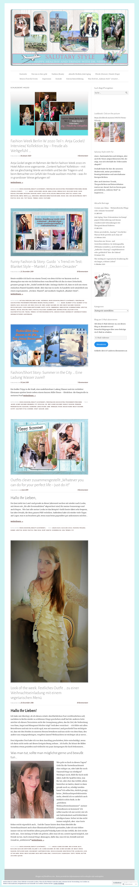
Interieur (44, 300)
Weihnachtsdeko (80, 312)
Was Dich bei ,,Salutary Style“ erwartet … (103, 79)
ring (49, 853)
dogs (37, 305)
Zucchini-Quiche (16, 855)
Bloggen (14, 849)
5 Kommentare (83, 382)
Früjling (82, 528)
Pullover (42, 309)
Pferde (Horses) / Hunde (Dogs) (107, 74)
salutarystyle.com (17, 312)
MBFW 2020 (27, 196)
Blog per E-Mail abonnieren (105, 319)
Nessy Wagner (78, 406)
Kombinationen (74, 307)
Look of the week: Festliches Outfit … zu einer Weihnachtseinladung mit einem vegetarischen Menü (45, 693)
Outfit (13, 409)
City (35, 404)
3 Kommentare (83, 156)
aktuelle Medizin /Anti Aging (80, 74)
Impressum (46, 79)
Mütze (19, 309)
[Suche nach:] (111, 93)
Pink (35, 530)
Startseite (23, 74)
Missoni (25, 309)
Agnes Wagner (21, 404)
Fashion (33, 193)
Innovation (60, 193)
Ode (67, 196)
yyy (72, 530)
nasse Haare (67, 406)
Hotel (48, 307)
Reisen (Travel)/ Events (29, 79)
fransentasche (16, 406)
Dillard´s (35, 849)
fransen (78, 404)
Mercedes (35, 196)
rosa (39, 530)
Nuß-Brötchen (41, 853)
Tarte (73, 853)
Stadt (36, 409)
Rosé (43, 530)
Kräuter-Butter (68, 851)
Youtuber (47, 198)
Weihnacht (69, 312)
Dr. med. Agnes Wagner (47, 305)
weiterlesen (17, 182)
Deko (32, 305)
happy (39, 193)
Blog (64, 191)
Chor (80, 191)
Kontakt (59, 79)
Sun (63, 530)
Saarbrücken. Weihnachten (57, 309)
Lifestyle (69, 193)
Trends (35, 198)
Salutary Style (72, 309)
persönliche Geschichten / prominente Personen (64, 189)
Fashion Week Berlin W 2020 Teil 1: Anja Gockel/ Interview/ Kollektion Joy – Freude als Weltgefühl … (48, 146)
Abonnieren (101, 344)
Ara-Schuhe (73, 846)
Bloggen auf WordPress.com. (45, 876)
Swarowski (66, 853)
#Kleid (31, 191)
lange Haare (41, 406)
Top (25, 198)
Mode (63, 196)
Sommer (30, 409)
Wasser (41, 409)
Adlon (45, 191)
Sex (22, 198)
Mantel (13, 309)
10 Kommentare (82, 272)
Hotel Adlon (51, 193)
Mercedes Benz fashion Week (50, 196)
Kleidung (25, 406)
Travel (29, 198)
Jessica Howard (56, 851)
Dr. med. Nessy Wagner (65, 305)
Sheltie (48, 530)
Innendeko (55, 307)
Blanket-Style (71, 302)
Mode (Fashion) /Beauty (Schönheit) (32, 189)
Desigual (41, 404)
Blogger (70, 191)
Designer (19, 193)
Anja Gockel (52, 191)
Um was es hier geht (39, 74)
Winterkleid (28, 314)
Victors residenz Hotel (45, 312)
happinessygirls (44, 851)
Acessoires (38, 191)
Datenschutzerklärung (75, 79)
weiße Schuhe (59, 312)
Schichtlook (56, 853)
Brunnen (30, 404)
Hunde (13, 530)
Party (85, 196)
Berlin (59, 191)
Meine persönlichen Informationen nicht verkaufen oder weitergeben (79, 876)
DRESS (81, 849)
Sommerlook (56, 530)
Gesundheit (33, 851)
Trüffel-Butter (80, 853)
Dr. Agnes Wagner (46, 849)
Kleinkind (33, 406)
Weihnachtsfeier (17, 314)
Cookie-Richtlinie (58, 883)
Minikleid (54, 406)
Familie (65, 404)
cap (29, 305)
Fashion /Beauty (58, 74)
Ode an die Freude (75, 196)
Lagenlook (79, 851)
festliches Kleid (16, 307)
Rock (18, 198)
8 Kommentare (83, 490)
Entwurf (27, 193)
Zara (47, 409)
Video (41, 198)
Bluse (76, 191)
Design (13, 193)
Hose (44, 193)
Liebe (48, 406)
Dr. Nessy (74, 849)
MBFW (21, 196)
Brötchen (27, 849)
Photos (13, 198)
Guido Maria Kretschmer (31, 307)
